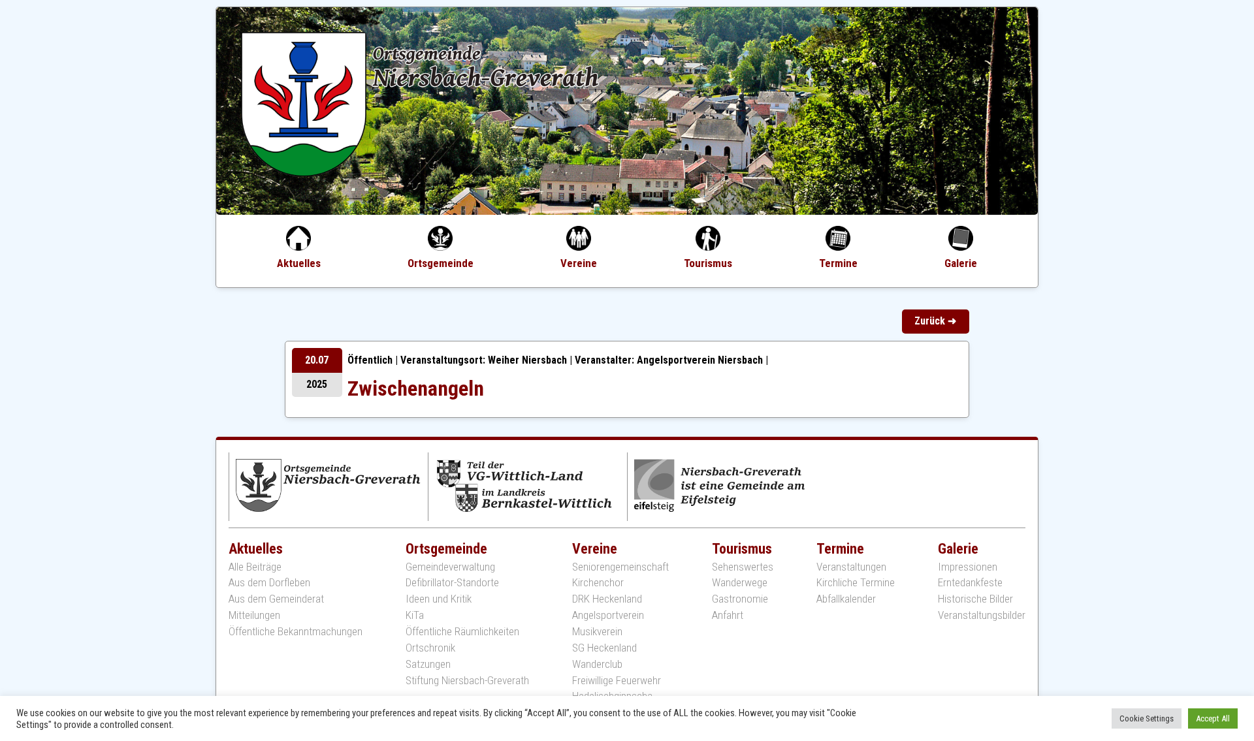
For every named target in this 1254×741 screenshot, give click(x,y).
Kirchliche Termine (855, 582)
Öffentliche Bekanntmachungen (295, 631)
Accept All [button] (1213, 718)
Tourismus (708, 263)
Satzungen (428, 664)
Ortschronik (430, 648)
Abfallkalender (846, 599)
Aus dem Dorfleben (269, 582)
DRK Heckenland (607, 599)
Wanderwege (739, 582)
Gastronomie (740, 599)
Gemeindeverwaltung (450, 567)
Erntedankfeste (970, 582)
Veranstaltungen (851, 567)
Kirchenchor (598, 582)
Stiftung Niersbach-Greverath (467, 680)
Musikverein (597, 631)
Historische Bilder (975, 599)
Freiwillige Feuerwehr (616, 680)
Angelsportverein (608, 615)
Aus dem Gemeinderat (276, 599)
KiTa (415, 615)
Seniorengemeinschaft (620, 567)
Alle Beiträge (255, 567)
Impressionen (967, 567)
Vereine (578, 263)
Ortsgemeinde (441, 263)
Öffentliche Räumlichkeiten (462, 631)
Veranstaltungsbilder (981, 615)
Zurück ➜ (935, 321)
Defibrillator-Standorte (452, 582)
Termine (838, 263)
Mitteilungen (254, 615)
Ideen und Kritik (439, 599)
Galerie (960, 263)
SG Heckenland (604, 648)
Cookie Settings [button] (1146, 718)
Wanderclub (597, 664)
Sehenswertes (742, 567)
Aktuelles (299, 263)
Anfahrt (727, 615)
